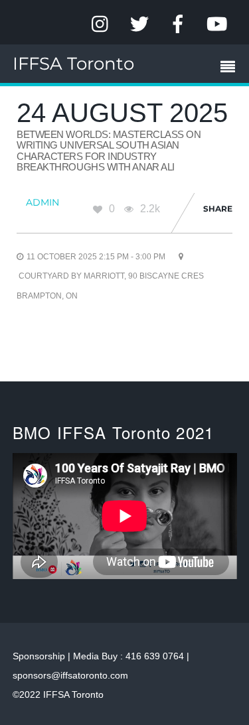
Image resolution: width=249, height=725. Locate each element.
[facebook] (178, 24)
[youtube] (216, 24)
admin (42, 202)
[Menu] (231, 68)
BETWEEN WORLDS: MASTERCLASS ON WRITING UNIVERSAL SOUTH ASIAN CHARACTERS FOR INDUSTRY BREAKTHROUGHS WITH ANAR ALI (109, 151)
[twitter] (139, 24)
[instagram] (101, 24)
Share (217, 209)
